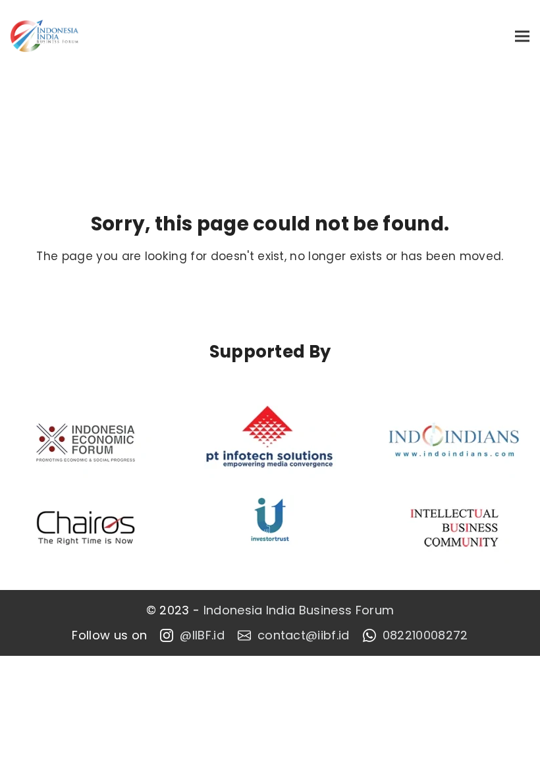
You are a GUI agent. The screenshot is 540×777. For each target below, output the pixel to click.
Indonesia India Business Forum (298, 610)
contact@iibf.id (303, 635)
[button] (522, 35)
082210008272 (425, 635)
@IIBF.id (202, 635)
